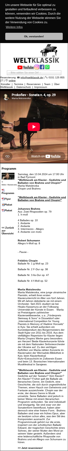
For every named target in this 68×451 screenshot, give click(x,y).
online (12, 80)
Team (47, 84)
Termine (18, 84)
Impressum (40, 87)
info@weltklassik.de (31, 77)
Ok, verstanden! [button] (34, 36)
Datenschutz (24, 87)
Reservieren (34, 84)
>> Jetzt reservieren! (30, 447)
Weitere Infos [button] (14, 27)
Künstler (5, 84)
